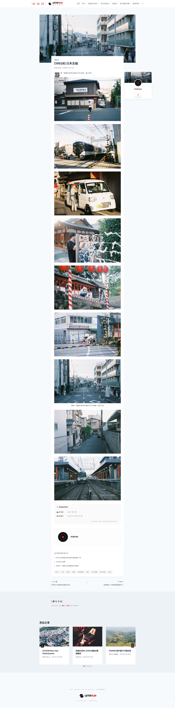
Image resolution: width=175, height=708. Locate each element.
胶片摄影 (95, 572)
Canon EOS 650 (72, 512)
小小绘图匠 (115, 654)
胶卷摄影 (81, 572)
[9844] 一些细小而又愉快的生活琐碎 (67, 566)
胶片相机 (103, 572)
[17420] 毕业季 (60, 562)
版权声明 (136, 3)
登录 (63, 605)
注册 (68, 605)
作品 (56, 572)
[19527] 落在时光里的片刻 (60, 583)
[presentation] (54, 636)
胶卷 (82, 73)
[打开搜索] (142, 3)
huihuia (59, 68)
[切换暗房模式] (171, 703)
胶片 (62, 516)
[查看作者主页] (138, 82)
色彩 (109, 572)
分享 (62, 572)
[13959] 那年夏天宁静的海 (120, 651)
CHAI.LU (47, 657)
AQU (79, 657)
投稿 (68, 572)
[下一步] (132, 645)
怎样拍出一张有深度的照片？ (114, 583)
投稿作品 (56, 60)
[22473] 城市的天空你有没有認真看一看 (68, 558)
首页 (78, 3)
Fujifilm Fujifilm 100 (75, 516)
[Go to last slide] (42, 645)
